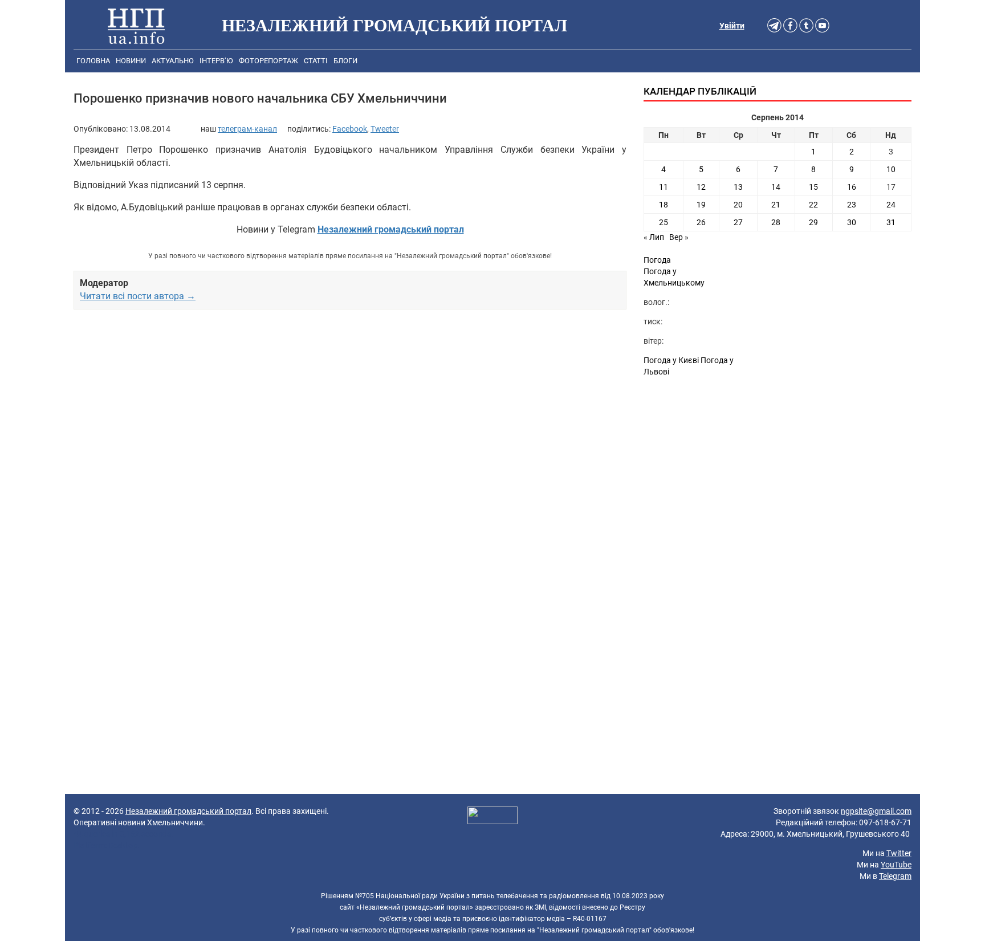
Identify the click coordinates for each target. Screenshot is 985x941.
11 (663, 187)
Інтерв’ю (216, 60)
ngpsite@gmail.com (876, 811)
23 (851, 204)
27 (738, 222)
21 (775, 204)
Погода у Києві (671, 360)
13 (738, 187)
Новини (131, 60)
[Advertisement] (350, 449)
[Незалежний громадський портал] (136, 25)
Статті (316, 60)
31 (891, 222)
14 (775, 187)
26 (701, 222)
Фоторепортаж (268, 60)
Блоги (345, 60)
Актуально (173, 60)
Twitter (898, 853)
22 (813, 204)
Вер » (679, 237)
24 (891, 204)
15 (813, 187)
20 (738, 204)
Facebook (349, 128)
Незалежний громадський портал (188, 811)
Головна (93, 60)
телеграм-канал (247, 128)
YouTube (896, 864)
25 (663, 222)
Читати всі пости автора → (138, 296)
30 (851, 222)
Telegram (895, 876)
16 (851, 187)
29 (813, 222)
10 (891, 169)
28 (775, 222)
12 (701, 187)
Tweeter (385, 128)
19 (701, 204)
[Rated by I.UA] (492, 816)
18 (663, 204)
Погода (657, 259)
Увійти (731, 25)
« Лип (654, 237)
